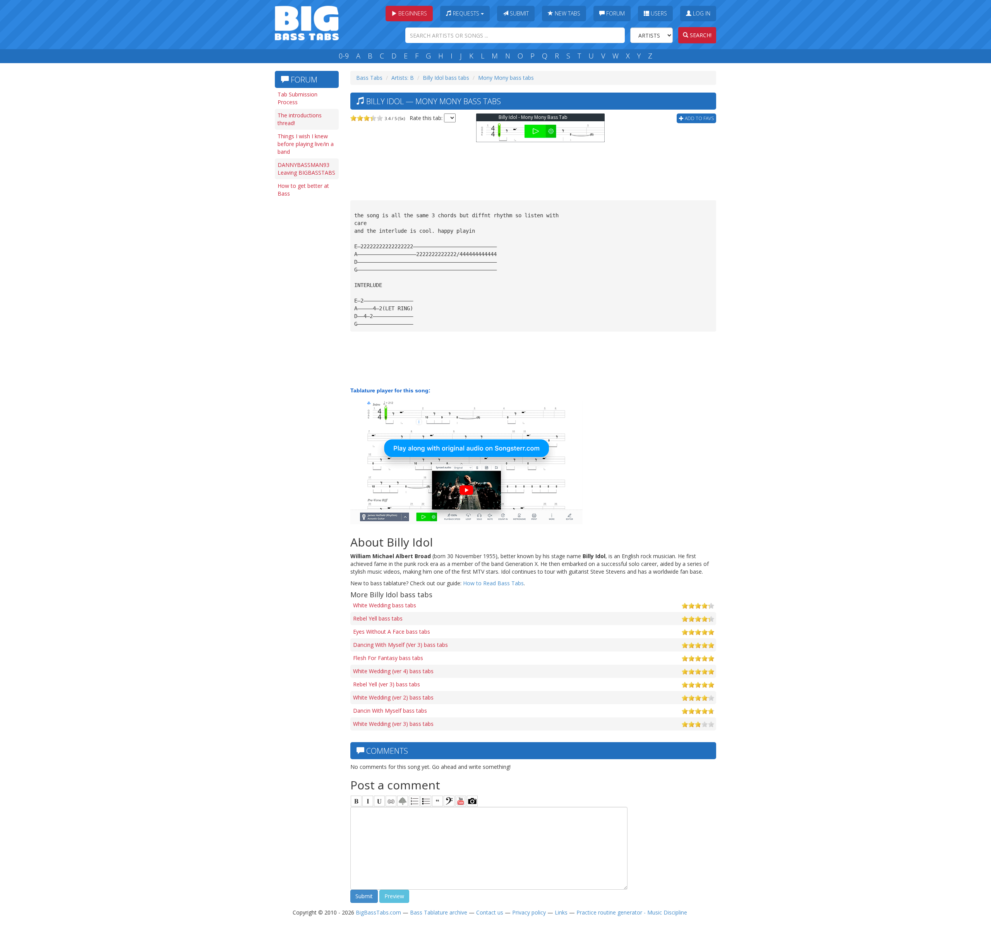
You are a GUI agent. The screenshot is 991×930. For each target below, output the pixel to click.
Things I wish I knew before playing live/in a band (306, 143)
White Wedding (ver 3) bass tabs (393, 723)
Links (561, 912)
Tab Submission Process (297, 98)
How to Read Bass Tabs (493, 583)
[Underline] (379, 801)
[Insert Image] (402, 801)
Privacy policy (529, 912)
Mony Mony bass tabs (506, 77)
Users (658, 13)
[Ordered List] (414, 801)
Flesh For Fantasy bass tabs (388, 658)
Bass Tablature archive (438, 912)
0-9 (344, 55)
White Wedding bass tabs (384, 605)
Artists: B (402, 77)
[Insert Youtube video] (460, 801)
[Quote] (437, 801)
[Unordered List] (425, 801)
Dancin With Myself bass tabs (390, 710)
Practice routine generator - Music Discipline (631, 912)
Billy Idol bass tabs (446, 77)
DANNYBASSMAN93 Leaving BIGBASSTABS (306, 168)
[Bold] (356, 801)
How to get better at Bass (303, 189)
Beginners (412, 13)
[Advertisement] (306, 320)
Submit (518, 13)
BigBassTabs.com (378, 912)
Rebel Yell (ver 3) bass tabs (386, 684)
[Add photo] (472, 801)
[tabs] (449, 801)
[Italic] (367, 801)
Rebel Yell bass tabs (378, 618)
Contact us (489, 912)
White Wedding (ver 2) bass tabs (393, 697)
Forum (615, 13)
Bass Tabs (369, 77)
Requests (466, 13)
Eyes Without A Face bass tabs (391, 631)
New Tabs (566, 13)
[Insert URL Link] (391, 801)
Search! (700, 35)
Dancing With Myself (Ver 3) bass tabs (400, 644)
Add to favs (699, 118)
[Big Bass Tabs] (307, 22)
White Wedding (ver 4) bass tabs (393, 671)
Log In (700, 13)
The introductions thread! (300, 119)
